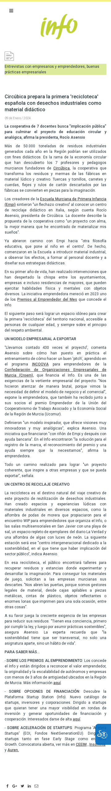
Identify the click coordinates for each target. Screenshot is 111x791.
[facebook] (7, 786)
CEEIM (81, 744)
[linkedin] (29, 786)
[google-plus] (14, 786)
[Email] (36, 786)
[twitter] (22, 786)
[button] (11, 11)
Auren (12, 750)
